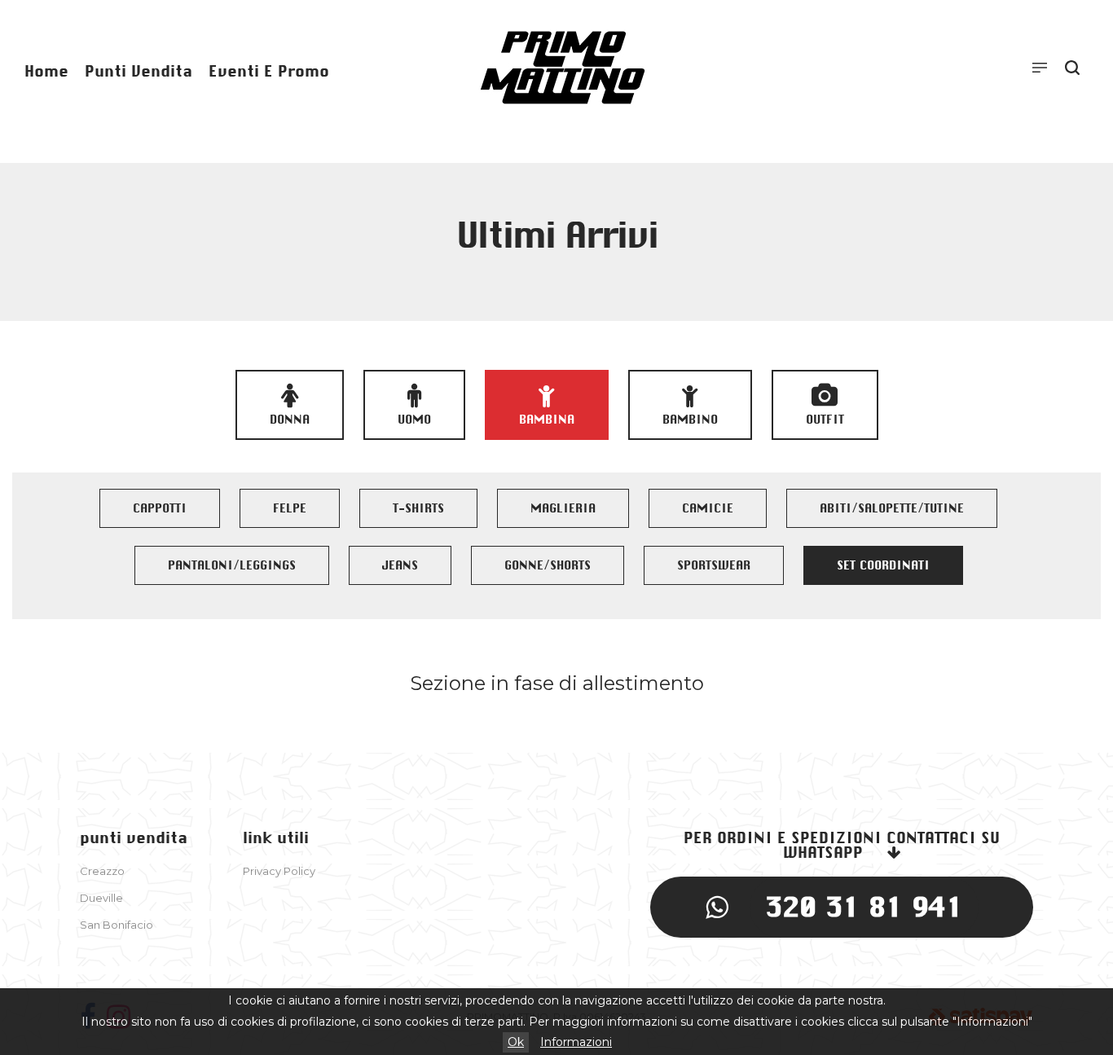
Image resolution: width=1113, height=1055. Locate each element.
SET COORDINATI (883, 565)
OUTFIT (825, 419)
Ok (516, 1042)
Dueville (101, 897)
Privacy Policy (279, 870)
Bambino (690, 419)
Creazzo (102, 870)
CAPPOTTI (160, 508)
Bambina (546, 419)
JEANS (400, 565)
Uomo (414, 419)
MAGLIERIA (563, 508)
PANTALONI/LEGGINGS (232, 565)
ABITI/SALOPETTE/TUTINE (892, 508)
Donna (290, 419)
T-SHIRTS (418, 508)
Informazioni (576, 1042)
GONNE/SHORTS (547, 565)
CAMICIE (707, 508)
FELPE (289, 508)
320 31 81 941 (864, 906)
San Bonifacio (116, 924)
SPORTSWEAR (713, 565)
